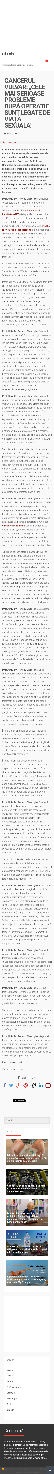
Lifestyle (11, 1393)
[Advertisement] (27, 27)
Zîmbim (10, 1410)
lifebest (24, 1469)
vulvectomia (9, 525)
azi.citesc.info (19, 1472)
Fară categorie (14, 1387)
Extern (10, 1381)
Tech (9, 1404)
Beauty (10, 133)
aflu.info (8, 1469)
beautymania (30, 1472)
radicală (20, 525)
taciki (38, 1472)
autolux (30, 1469)
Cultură (10, 1376)
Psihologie (12, 1398)
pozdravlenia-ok (40, 1469)
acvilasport (16, 1469)
